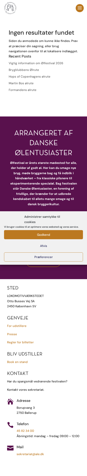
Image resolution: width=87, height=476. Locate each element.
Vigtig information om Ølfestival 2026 (36, 63)
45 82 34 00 (25, 431)
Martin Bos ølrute (21, 83)
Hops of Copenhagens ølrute (29, 77)
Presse (12, 334)
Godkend (43, 235)
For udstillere (17, 326)
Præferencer (43, 257)
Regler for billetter (20, 342)
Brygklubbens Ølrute (24, 70)
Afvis (43, 246)
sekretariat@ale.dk (30, 454)
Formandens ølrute (22, 90)
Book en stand (17, 362)
